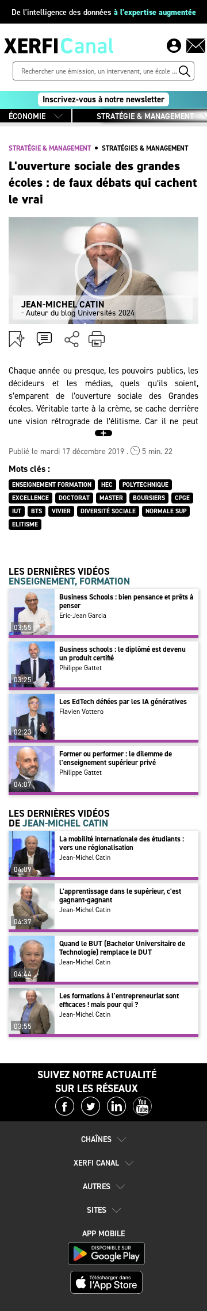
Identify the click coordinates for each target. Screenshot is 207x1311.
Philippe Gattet (80, 668)
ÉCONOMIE (27, 116)
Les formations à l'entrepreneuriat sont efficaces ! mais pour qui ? (119, 1000)
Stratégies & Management (145, 148)
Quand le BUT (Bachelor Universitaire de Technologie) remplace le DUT (122, 947)
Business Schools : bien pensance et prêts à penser (126, 601)
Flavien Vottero (81, 712)
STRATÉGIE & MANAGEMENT (145, 116)
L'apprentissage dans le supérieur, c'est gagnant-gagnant (120, 895)
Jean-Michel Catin (84, 858)
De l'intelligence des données (104, 12)
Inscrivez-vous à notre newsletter (103, 99)
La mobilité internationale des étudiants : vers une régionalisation (121, 843)
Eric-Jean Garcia (82, 616)
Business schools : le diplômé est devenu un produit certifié (122, 653)
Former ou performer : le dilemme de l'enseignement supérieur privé (115, 758)
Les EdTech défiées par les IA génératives (123, 701)
